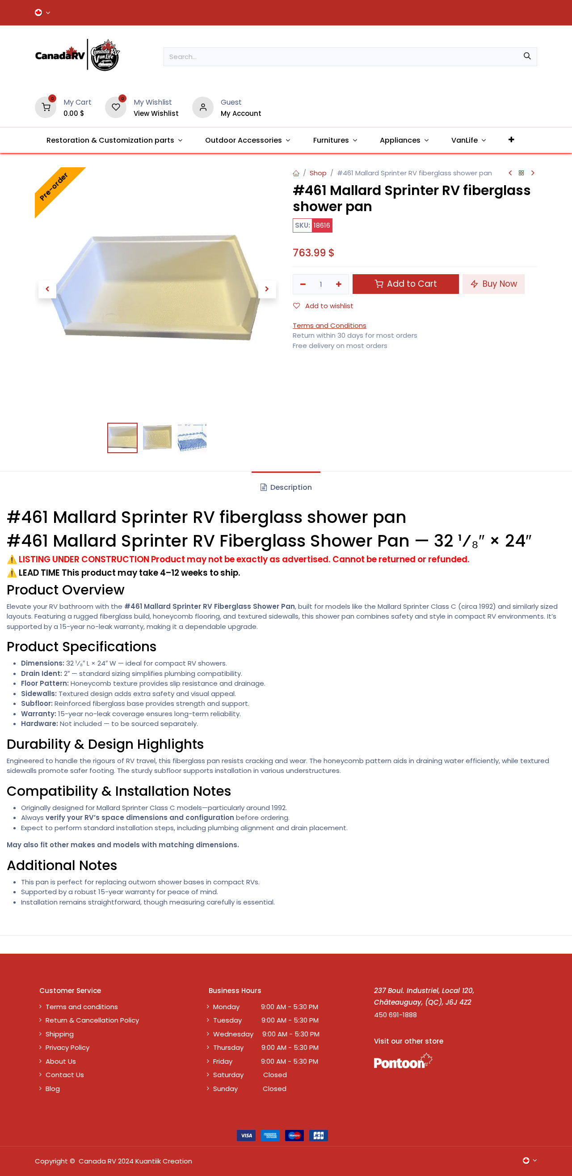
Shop (318, 173)
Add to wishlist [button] (328, 305)
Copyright (51, 1161)
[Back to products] (521, 173)
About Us (61, 1061)
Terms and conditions (82, 1006)
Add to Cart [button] (411, 284)
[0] (45, 107)
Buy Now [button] (498, 284)
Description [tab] (290, 487)
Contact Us (65, 1074)
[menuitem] (114, 140)
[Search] (527, 57)
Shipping (60, 1034)
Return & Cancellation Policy (92, 1020)
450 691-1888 (395, 1014)
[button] (47, 289)
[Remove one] (302, 284)
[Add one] (339, 284)
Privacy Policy (67, 1047)
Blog (53, 1088)
